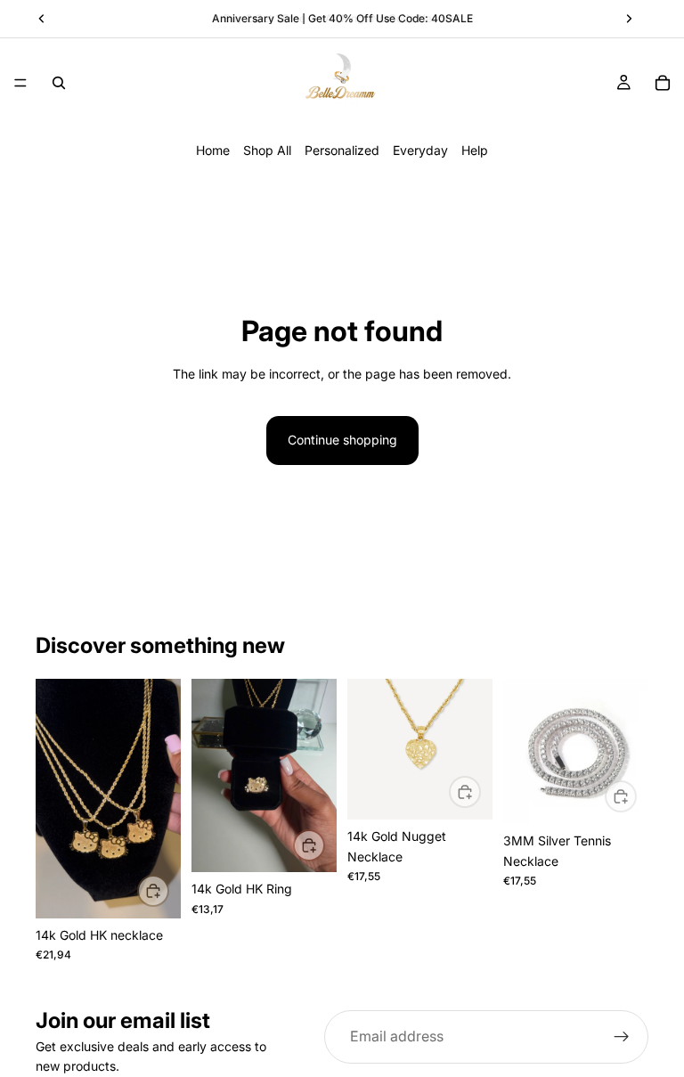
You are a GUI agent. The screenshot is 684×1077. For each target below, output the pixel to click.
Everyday (420, 150)
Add (168, 890)
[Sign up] (621, 1037)
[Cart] (662, 82)
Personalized (342, 150)
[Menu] (20, 82)
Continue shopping (342, 439)
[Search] (58, 82)
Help (474, 150)
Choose (324, 844)
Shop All (267, 150)
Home (213, 150)
